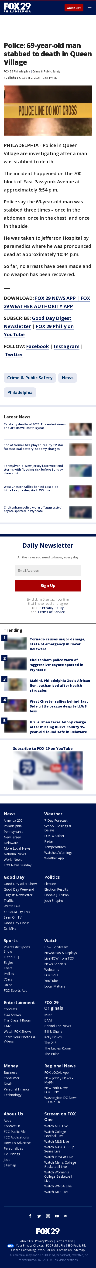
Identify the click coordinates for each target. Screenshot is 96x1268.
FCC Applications (16, 1137)
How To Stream (56, 947)
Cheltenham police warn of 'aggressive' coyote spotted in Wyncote (33, 509)
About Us (13, 1114)
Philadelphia (20, 392)
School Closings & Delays (58, 828)
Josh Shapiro (53, 900)
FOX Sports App (15, 990)
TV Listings (12, 1154)
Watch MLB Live (56, 1141)
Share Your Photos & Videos (20, 1039)
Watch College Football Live (55, 1133)
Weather (53, 814)
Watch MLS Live (56, 1191)
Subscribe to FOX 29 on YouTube (43, 748)
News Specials (55, 964)
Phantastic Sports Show (17, 949)
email (65, 1216)
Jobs (7, 1159)
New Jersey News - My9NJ (58, 1080)
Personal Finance (17, 1089)
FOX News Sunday (17, 865)
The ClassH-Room (17, 1020)
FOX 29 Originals (53, 1005)
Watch (51, 940)
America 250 (13, 820)
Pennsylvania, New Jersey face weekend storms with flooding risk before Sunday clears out (33, 469)
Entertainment (19, 1002)
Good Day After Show (20, 884)
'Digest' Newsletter (18, 895)
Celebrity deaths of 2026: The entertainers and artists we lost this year (35, 426)
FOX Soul (51, 975)
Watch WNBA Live (58, 1186)
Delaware (11, 843)
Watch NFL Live (56, 1126)
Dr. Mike (10, 928)
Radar (48, 841)
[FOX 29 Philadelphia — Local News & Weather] (17, 7)
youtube (57, 1216)
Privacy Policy (53, 607)
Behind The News (57, 1026)
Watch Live (74, 8)
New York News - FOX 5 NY (57, 1090)
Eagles (9, 962)
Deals (8, 1083)
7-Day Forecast (56, 820)
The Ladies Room (57, 1048)
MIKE (48, 1014)
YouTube (51, 980)
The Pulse (51, 1054)
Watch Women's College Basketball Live (58, 1176)
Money (11, 1066)
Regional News (59, 1066)
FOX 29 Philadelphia (17, 71)
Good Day (14, 877)
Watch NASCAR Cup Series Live (59, 1149)
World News (13, 859)
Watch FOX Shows (17, 1031)
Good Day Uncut (16, 923)
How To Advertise (17, 1143)
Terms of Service (51, 612)
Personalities (13, 1148)
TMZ (7, 1026)
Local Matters (54, 986)
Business (10, 1072)
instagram (48, 1216)
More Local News (17, 848)
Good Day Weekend (19, 889)
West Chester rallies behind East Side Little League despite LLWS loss (31, 488)
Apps (7, 1120)
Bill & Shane (53, 1031)
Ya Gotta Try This (17, 911)
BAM (48, 1020)
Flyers (8, 968)
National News (15, 854)
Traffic (9, 900)
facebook (30, 1216)
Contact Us (12, 1126)
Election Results (56, 889)
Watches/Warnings (58, 852)
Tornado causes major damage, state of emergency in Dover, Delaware (57, 644)
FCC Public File (15, 1131)
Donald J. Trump (56, 895)
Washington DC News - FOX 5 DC (60, 1099)
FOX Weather (54, 836)
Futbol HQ (11, 957)
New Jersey (12, 837)
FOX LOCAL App (56, 1072)
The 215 (50, 1042)
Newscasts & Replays (60, 952)
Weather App (54, 858)
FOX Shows (12, 1014)
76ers (8, 979)
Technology (12, 1095)
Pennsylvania (13, 831)
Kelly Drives (53, 1037)
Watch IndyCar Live (58, 1157)
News (67, 377)
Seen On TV (12, 917)
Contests (10, 1009)
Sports (10, 940)
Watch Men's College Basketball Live (60, 1164)
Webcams (51, 969)
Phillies (9, 973)
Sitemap (10, 1165)
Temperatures (55, 847)
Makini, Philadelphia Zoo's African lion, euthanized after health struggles (60, 685)
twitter (39, 1216)
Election (50, 884)
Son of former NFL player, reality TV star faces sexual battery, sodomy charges (33, 447)
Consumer (11, 1078)
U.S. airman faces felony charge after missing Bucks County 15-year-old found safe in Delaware (58, 727)
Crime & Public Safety (46, 71)
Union (8, 985)
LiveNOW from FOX (59, 958)
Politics (52, 877)
